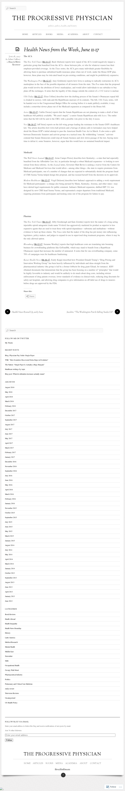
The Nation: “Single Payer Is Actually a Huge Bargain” (25, 365)
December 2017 (10, 410)
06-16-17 (46, 259)
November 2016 (11, 466)
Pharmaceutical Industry (13, 675)
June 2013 (8, 587)
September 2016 (11, 471)
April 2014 (9, 559)
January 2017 (10, 457)
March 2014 (9, 564)
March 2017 (9, 448)
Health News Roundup (14, 63)
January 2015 (10, 540)
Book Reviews (10, 614)
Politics (7, 679)
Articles (36, 34)
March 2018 (9, 401)
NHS (7, 661)
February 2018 (10, 406)
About (85, 34)
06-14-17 (32, 124)
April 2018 (9, 397)
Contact (98, 34)
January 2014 (10, 568)
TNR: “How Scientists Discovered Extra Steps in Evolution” (26, 360)
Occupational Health (12, 665)
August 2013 (9, 582)
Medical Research (11, 642)
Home (25, 34)
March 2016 (9, 494)
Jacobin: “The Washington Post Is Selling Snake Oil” (90, 312)
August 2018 (9, 387)
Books (49, 34)
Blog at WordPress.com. (62, 769)
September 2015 (11, 517)
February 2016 (10, 499)
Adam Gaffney (14, 59)
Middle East (9, 651)
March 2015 (9, 536)
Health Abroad (10, 619)
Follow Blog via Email (17, 721)
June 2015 (8, 527)
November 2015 (11, 508)
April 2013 (9, 592)
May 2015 (8, 531)
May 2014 (8, 554)
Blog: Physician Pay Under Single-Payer (19, 355)
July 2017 (8, 429)
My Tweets (9, 343)
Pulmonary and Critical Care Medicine (18, 684)
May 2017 (8, 438)
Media (60, 34)
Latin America (10, 637)
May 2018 (8, 392)
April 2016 (9, 489)
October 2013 (10, 573)
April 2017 (9, 443)
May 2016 (8, 485)
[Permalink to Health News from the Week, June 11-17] (18, 49)
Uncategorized (10, 698)
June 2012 (8, 601)
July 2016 (8, 475)
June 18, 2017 (14, 56)
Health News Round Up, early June (27, 312)
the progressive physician (62, 18)
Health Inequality (11, 623)
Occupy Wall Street (12, 670)
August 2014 (9, 545)
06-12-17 (47, 80)
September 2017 (11, 420)
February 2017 (10, 452)
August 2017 (9, 424)
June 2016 (8, 480)
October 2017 (10, 415)
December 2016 (10, 461)
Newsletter (8, 656)
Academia (73, 34)
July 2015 (8, 522)
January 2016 (10, 503)
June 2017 (8, 434)
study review (9, 689)
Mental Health (10, 647)
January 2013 (10, 596)
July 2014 (8, 550)
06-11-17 (47, 61)
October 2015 (10, 513)
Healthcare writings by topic (15, 369)
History (7, 633)
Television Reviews (12, 693)
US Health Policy (11, 702)
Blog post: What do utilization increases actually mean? (25, 374)
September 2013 (11, 578)
